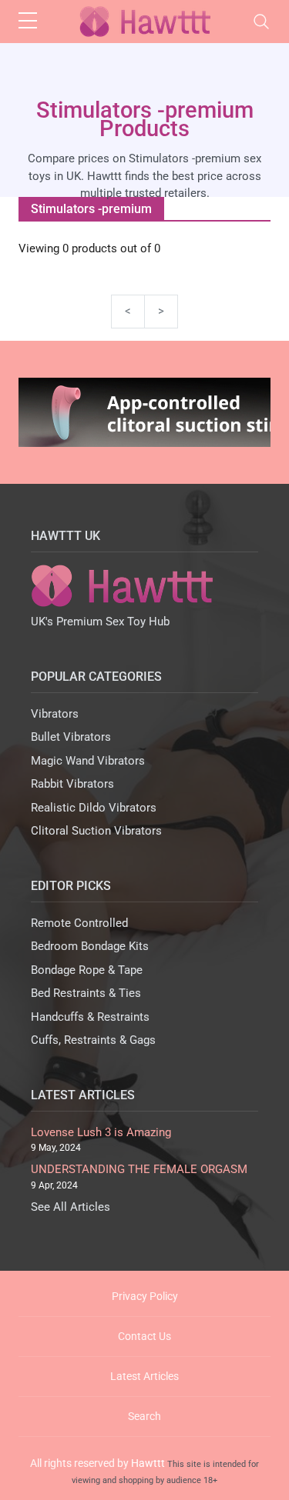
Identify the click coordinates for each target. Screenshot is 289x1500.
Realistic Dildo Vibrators (93, 808)
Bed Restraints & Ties (86, 993)
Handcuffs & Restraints (90, 1017)
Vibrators (55, 714)
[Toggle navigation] (261, 21)
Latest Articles (144, 1376)
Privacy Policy (145, 1296)
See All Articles (70, 1207)
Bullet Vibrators (71, 737)
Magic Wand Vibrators (88, 761)
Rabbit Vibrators (72, 784)
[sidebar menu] (27, 21)
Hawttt (148, 1463)
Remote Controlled (79, 923)
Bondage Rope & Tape (87, 970)
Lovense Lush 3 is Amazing (101, 1132)
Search (144, 1416)
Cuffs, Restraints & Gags (93, 1040)
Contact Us (144, 1336)
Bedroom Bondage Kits (90, 946)
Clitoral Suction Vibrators (96, 831)
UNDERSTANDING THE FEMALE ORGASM (139, 1169)
